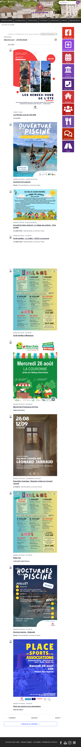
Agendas (68, 62)
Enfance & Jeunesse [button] (32, 20)
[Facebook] (60, 743)
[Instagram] (69, 743)
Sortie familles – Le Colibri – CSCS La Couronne (31, 238)
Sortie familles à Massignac (23, 335)
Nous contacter (68, 89)
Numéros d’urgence (68, 50)
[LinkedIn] (74, 743)
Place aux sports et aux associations (27, 706)
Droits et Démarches (68, 74)
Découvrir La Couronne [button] (6, 20)
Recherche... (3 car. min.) (67, 5)
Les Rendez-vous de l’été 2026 (24, 115)
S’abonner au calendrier (30, 724)
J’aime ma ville (68, 37)
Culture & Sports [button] (44, 20)
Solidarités (68, 114)
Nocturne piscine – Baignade (24, 632)
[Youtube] (65, 743)
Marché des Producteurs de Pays (25, 407)
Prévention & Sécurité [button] (75, 20)
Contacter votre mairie (12, 742)
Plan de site (13, 2)
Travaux (68, 151)
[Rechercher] (77, 2)
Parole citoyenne (68, 139)
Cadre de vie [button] (64, 20)
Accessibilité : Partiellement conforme (45, 742)
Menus (68, 126)
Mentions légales (26, 742)
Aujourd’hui (34, 717)
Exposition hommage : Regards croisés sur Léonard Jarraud (32, 482)
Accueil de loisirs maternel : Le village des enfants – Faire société (34, 226)
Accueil (4, 2)
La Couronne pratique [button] (20, 20)
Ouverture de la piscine (22, 182)
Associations (68, 102)
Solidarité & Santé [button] (54, 20)
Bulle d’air (17, 558)
